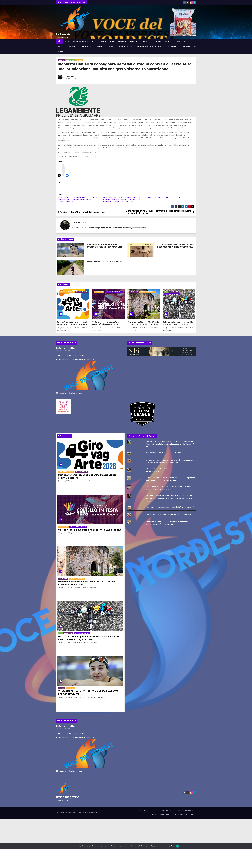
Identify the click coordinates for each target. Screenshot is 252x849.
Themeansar (93, 812)
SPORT (110, 46)
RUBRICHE (99, 46)
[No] (250, 846)
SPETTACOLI (171, 46)
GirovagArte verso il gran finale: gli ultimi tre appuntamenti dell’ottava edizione (72, 324)
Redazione (70, 76)
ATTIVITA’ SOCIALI (107, 41)
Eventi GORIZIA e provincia (172, 294)
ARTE (94, 41)
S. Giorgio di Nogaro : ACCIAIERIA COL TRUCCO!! (164, 197)
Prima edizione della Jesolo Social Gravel (105, 262)
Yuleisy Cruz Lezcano (80, 697)
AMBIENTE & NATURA (80, 41)
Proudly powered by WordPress (66, 812)
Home (67, 41)
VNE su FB (165, 811)
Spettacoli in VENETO (81, 291)
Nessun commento (90, 481)
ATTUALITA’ (122, 41)
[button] (195, 46)
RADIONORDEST (86, 46)
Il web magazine (63, 34)
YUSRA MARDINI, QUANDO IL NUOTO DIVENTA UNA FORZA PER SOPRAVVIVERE (104, 246)
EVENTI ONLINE (181, 41)
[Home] (59, 41)
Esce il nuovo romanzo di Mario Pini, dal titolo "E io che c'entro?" (170, 507)
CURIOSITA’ (145, 41)
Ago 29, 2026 (64, 328)
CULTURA (133, 41)
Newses (84, 812)
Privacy (61, 51)
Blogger (172, 811)
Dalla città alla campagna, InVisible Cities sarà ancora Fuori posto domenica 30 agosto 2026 (178, 324)
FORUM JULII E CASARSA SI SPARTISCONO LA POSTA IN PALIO (169, 514)
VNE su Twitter (155, 811)
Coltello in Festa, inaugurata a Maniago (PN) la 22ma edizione (105, 323)
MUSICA (72, 46)
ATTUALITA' (61, 60)
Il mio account (153, 814)
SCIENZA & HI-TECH (126, 46)
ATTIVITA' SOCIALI (99, 291)
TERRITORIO (186, 46)
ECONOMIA (157, 41)
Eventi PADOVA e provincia (67, 291)
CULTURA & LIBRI (134, 291)
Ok (178, 846)
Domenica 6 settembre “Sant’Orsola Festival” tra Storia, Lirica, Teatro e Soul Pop (143, 324)
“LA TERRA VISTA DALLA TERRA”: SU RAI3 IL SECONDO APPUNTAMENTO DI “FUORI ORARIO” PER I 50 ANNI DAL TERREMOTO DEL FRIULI (175, 248)
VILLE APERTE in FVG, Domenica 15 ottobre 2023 (164, 453)
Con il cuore (70, 688)
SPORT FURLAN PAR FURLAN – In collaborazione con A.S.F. (177, 814)
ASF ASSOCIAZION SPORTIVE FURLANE (150, 46)
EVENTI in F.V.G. (70, 60)
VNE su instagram (143, 811)
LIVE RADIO (180, 811)
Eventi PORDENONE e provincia (114, 291)
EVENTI (167, 41)
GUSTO (61, 46)
